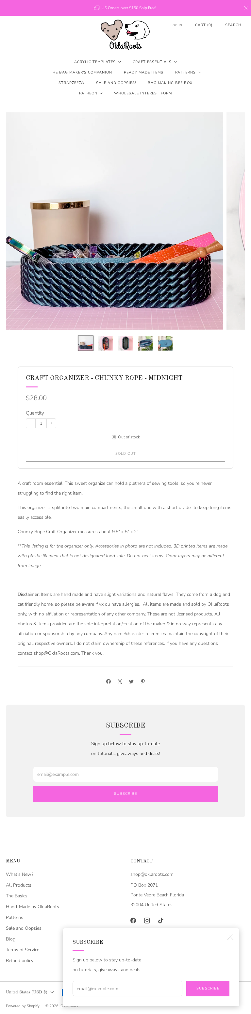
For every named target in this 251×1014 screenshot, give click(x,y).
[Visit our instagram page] (147, 920)
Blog (10, 939)
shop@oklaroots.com (152, 874)
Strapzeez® (71, 82)
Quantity (35, 413)
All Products (18, 885)
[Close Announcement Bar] (246, 8)
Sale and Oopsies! (116, 82)
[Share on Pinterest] (142, 681)
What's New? (19, 874)
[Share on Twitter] (131, 681)
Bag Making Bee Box (170, 82)
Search (233, 25)
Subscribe (207, 988)
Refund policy (19, 960)
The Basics (16, 896)
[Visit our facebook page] (133, 920)
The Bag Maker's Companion (81, 72)
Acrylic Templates (95, 61)
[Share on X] (119, 681)
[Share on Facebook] (108, 681)
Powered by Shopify (23, 1006)
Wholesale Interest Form (143, 93)
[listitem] (125, 8)
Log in (176, 25)
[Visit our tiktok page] (160, 920)
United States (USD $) (26, 992)
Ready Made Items (143, 72)
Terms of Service (22, 950)
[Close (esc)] (230, 937)
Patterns (185, 72)
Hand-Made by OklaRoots (32, 907)
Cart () (203, 25)
